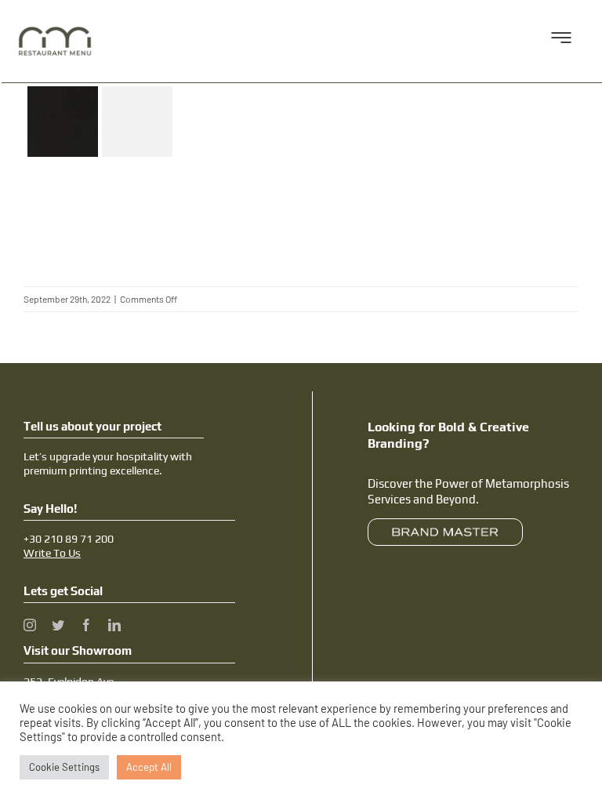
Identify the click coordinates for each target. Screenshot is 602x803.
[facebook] (86, 625)
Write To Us (52, 553)
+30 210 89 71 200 (69, 538)
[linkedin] (114, 625)
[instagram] (30, 625)
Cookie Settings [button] (64, 767)
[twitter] (58, 625)
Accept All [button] (149, 767)
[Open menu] (561, 41)
